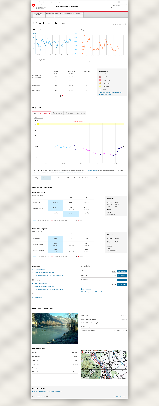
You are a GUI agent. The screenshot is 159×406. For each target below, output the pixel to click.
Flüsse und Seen (50, 13)
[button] (60, 96)
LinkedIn (51, 391)
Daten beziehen (86, 289)
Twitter (36, 391)
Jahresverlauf (71, 178)
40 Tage (36, 178)
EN (125, 2)
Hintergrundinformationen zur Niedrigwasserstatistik (49, 289)
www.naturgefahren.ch (91, 170)
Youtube (43, 391)
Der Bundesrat (38, 2)
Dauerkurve (99, 178)
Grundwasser (58, 13)
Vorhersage (46, 178)
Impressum (123, 397)
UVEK (48, 2)
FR (121, 2)
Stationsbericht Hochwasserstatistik (44, 272)
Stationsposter (38, 297)
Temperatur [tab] (58, 113)
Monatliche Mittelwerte (85, 178)
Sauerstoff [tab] (71, 113)
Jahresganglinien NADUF (87, 284)
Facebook (59, 391)
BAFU (56, 2)
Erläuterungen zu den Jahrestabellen (92, 292)
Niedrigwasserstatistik (40, 283)
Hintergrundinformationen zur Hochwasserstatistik (48, 275)
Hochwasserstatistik (39, 270)
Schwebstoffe (84, 279)
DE (119, 2)
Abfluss (83, 270)
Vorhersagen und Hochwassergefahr (38, 14)
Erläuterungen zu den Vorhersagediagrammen (72, 172)
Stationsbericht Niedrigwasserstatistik (45, 286)
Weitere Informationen (68, 13)
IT (123, 2)
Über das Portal (79, 13)
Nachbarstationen (58, 178)
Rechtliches (116, 397)
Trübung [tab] (82, 113)
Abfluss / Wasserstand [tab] (43, 113)
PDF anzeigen (122, 271)
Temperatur (84, 275)
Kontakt (114, 2)
